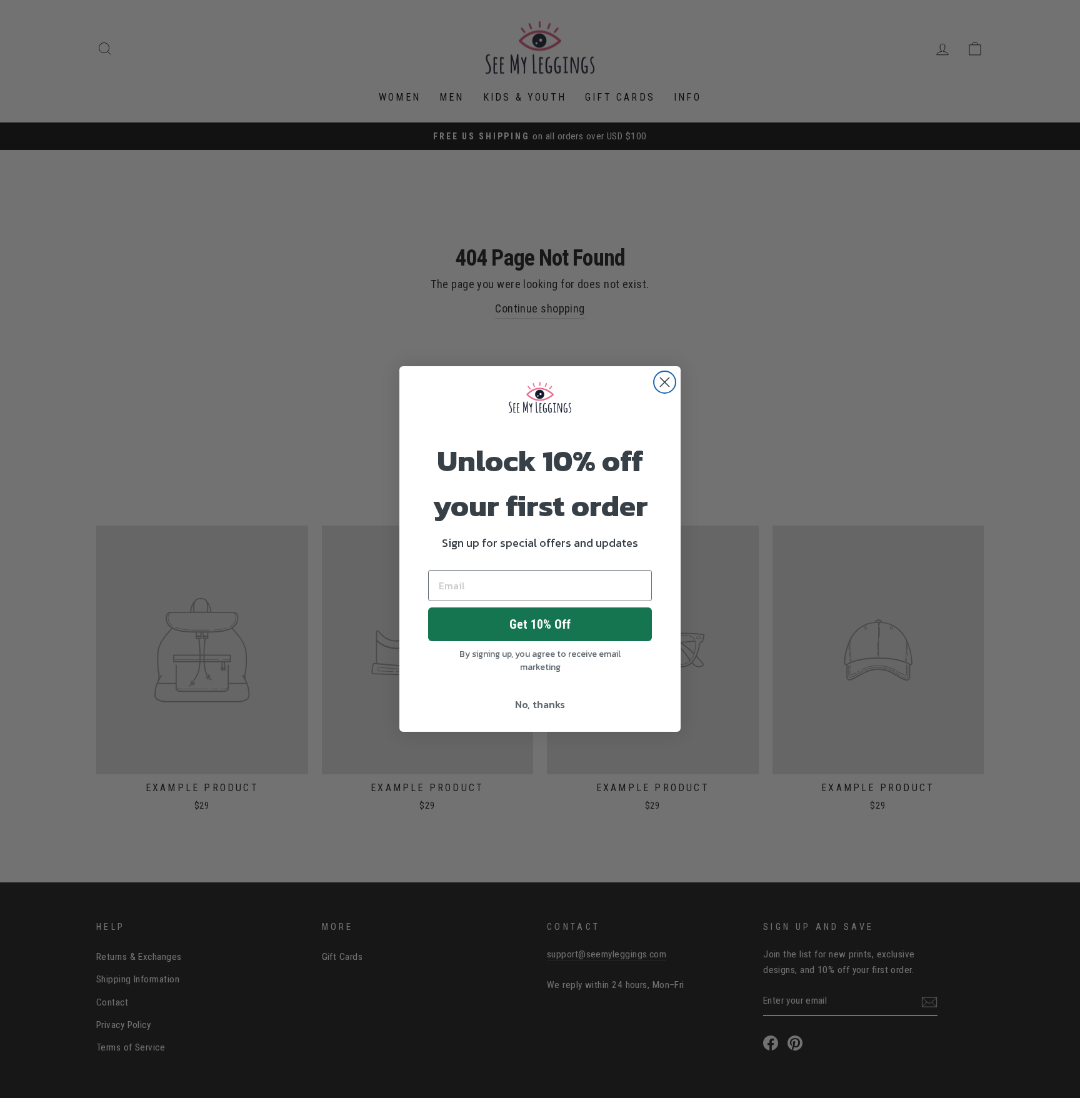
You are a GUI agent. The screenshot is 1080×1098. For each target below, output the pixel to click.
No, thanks (540, 704)
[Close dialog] (665, 382)
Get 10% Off (540, 624)
